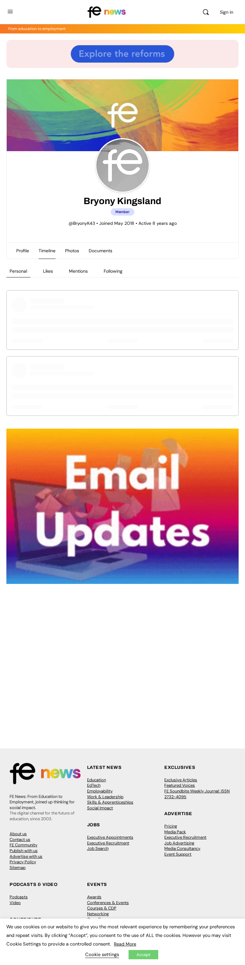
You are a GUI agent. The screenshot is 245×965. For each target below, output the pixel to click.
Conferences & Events (108, 902)
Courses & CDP (101, 908)
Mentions (78, 271)
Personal (18, 271)
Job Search (97, 848)
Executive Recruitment (108, 843)
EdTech (93, 785)
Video (15, 902)
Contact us (20, 839)
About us (18, 833)
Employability (100, 791)
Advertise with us (26, 856)
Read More (125, 944)
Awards (94, 897)
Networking (98, 914)
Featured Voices (179, 785)
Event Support (177, 854)
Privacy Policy (23, 862)
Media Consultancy (182, 848)
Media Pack (175, 832)
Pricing (170, 826)
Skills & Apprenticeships (110, 802)
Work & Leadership (105, 796)
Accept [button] (143, 954)
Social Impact (100, 808)
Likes (48, 271)
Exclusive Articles (180, 780)
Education (96, 780)
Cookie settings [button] (102, 954)
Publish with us (24, 850)
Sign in (226, 12)
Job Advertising (179, 843)
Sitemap (18, 867)
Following (113, 271)
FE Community (23, 845)
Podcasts (19, 897)
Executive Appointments (110, 837)
